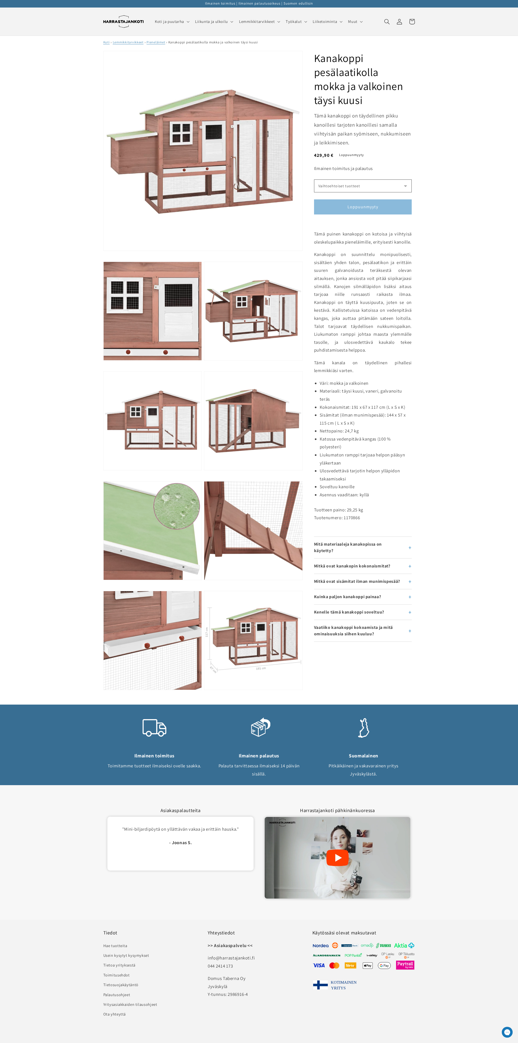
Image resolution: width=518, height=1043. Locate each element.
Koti (106, 42)
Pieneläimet (155, 42)
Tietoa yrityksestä (119, 965)
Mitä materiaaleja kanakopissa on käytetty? (348, 547)
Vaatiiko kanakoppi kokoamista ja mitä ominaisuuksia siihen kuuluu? (353, 631)
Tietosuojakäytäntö (120, 984)
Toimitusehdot (116, 975)
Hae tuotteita (115, 945)
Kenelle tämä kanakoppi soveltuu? (349, 612)
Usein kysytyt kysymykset (126, 955)
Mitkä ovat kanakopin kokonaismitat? (352, 566)
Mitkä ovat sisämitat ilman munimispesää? (357, 581)
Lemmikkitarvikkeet (128, 42)
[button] (171, 21)
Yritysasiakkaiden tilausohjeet (130, 1004)
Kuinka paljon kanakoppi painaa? (347, 597)
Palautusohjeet (116, 994)
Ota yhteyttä (114, 1014)
